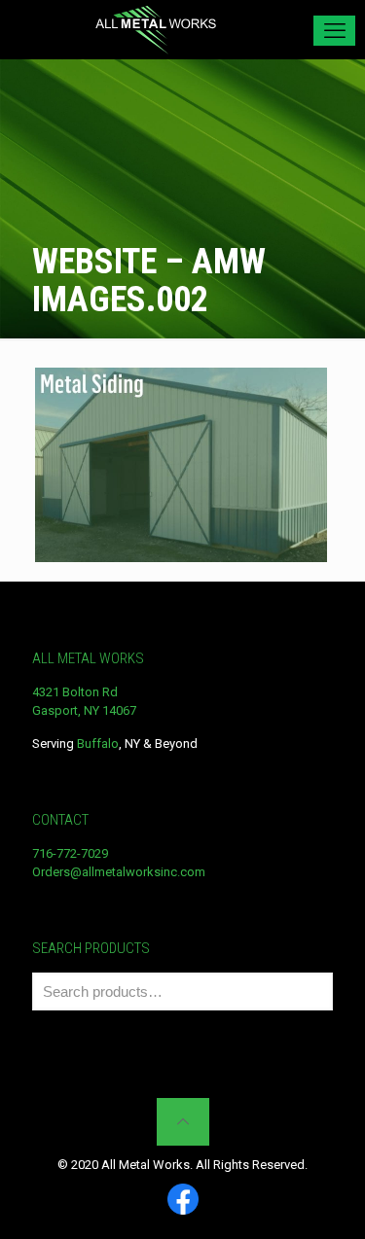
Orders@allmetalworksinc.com (118, 872)
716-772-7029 (70, 853)
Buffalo (98, 743)
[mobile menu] (334, 31)
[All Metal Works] (156, 29)
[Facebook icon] (183, 1201)
